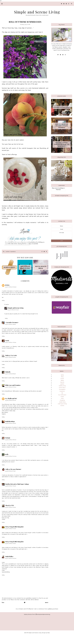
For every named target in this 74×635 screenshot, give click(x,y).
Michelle (7, 372)
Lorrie (7, 340)
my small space (62, 395)
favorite (62, 382)
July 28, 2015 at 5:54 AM (10, 400)
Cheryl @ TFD (9, 505)
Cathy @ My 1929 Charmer (13, 469)
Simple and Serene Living (37, 12)
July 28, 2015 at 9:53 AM (10, 423)
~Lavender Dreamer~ (12, 322)
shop (62, 398)
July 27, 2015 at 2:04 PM (13, 309)
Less (3, 602)
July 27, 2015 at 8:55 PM (10, 373)
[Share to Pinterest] (46, 251)
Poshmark (58, 189)
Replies (7, 304)
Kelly (6, 454)
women (62, 405)
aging (62, 375)
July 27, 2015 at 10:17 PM (10, 387)
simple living (62, 402)
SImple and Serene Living (16, 308)
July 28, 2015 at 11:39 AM (10, 439)
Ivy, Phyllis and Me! (11, 398)
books (62, 378)
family (62, 380)
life (3, 251)
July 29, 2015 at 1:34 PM (10, 507)
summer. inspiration (11, 251)
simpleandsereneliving (43, 614)
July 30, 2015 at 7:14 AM (10, 528)
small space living (62, 404)
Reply (3, 300)
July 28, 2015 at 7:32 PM (10, 485)
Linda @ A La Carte (11, 355)
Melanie (7, 438)
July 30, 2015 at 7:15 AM (10, 543)
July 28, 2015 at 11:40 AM (10, 456)
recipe (62, 396)
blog (62, 376)
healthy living (62, 386)
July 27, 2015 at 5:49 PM (10, 357)
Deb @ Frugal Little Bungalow (14, 527)
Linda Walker (9, 556)
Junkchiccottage (10, 421)
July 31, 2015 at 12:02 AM (10, 558)
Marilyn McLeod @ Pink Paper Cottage (17, 484)
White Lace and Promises (12, 385)
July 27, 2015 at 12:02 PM (10, 286)
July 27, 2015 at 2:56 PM (10, 324)
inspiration (62, 391)
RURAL (7, 285)
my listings (60, 188)
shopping (62, 400)
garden (62, 384)
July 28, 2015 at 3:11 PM (10, 471)
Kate (48, 632)
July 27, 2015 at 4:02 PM (10, 342)
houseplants (62, 389)
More (46, 602)
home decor (62, 387)
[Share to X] (44, 251)
